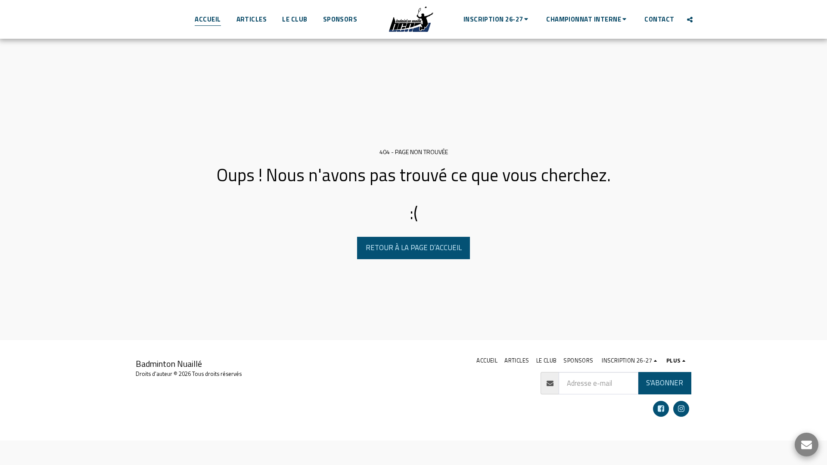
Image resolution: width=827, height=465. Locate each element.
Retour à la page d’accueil (414, 247)
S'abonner (664, 382)
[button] (497, 19)
